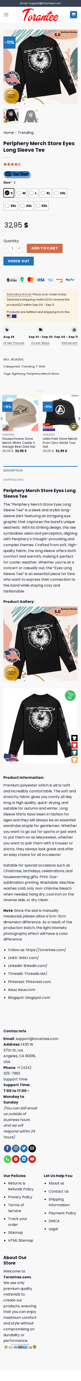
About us (56, 1183)
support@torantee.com (37, 1038)
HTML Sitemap (20, 1240)
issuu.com (26, 989)
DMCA (54, 1221)
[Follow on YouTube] (32, 1159)
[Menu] (6, 14)
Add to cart (44, 248)
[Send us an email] (32, 1148)
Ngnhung (18, 374)
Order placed (13, 343)
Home (8, 132)
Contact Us (59, 1191)
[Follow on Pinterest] (15, 1159)
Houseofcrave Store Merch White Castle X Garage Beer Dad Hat (18, 443)
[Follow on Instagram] (15, 1148)
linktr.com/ (29, 957)
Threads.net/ (35, 973)
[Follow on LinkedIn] (24, 1159)
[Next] (70, 66)
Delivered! (70, 343)
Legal (53, 1229)
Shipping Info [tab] (13, 480)
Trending (26, 132)
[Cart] (73, 15)
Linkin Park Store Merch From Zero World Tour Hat (60, 443)
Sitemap (15, 1232)
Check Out (18, 261)
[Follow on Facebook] (7, 1148)
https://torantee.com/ (46, 949)
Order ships (40, 343)
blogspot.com (37, 997)
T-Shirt (40, 366)
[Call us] (7, 1159)
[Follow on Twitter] (24, 1148)
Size (7, 182)
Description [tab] (12, 470)
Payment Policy (62, 1213)
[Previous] (11, 66)
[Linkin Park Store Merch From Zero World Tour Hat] (61, 413)
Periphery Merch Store (43, 374)
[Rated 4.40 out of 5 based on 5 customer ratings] (40, 164)
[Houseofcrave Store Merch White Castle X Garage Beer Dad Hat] (20, 413)
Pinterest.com (38, 981)
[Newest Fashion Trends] (40, 14)
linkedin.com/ (35, 965)
